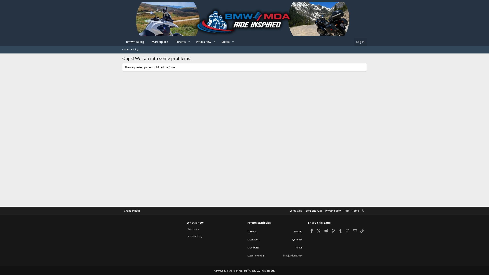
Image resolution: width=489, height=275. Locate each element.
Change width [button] (132, 210)
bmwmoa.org (135, 42)
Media (225, 42)
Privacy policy (333, 210)
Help (346, 210)
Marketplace (160, 42)
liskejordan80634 (292, 255)
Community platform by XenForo (244, 270)
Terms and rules (313, 210)
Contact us (296, 210)
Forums (181, 42)
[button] (189, 42)
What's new (203, 42)
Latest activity (130, 49)
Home (355, 210)
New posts (193, 229)
